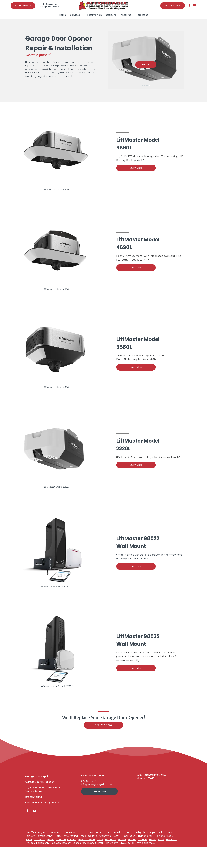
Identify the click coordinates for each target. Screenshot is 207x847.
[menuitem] (62, 14)
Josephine (39, 839)
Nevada (142, 839)
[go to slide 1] (142, 85)
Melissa (122, 839)
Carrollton (118, 832)
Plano (161, 839)
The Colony (111, 843)
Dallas (161, 832)
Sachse (77, 843)
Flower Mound (70, 836)
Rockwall (55, 843)
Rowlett (66, 843)
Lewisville (61, 839)
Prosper (30, 843)
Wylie (140, 843)
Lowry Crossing (86, 839)
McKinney (110, 839)
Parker (152, 839)
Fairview (30, 836)
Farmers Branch (45, 836)
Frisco (83, 836)
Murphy (132, 839)
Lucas (100, 839)
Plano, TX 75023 (145, 778)
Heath (116, 836)
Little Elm (71, 839)
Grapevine (105, 836)
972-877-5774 (89, 781)
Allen (90, 832)
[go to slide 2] (144, 85)
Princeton (171, 839)
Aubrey (107, 832)
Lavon (50, 839)
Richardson (42, 843)
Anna (98, 832)
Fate (58, 836)
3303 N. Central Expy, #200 (151, 775)
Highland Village (164, 836)
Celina (129, 832)
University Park (127, 843)
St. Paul (99, 843)
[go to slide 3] (147, 85)
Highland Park (145, 836)
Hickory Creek (129, 836)
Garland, (93, 836)
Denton (171, 832)
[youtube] (194, 5)
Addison (81, 832)
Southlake (87, 843)
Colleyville (140, 832)
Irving (29, 839)
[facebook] (189, 5)
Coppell (151, 832)
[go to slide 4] (149, 85)
